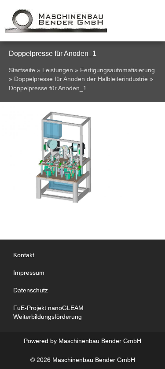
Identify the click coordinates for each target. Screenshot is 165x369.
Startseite (22, 70)
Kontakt (23, 254)
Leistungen (57, 70)
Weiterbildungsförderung (47, 316)
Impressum (28, 272)
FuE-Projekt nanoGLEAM (48, 307)
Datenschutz (30, 290)
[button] (144, 21)
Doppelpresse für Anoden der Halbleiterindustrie (81, 79)
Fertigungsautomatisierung (117, 70)
